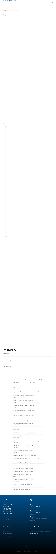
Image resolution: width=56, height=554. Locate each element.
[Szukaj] (48, 2)
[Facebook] (26, 546)
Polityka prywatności (7, 533)
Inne (10, 366)
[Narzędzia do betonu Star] (32, 513)
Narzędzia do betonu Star (42, 511)
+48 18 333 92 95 (7, 519)
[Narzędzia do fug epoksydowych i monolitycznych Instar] (32, 519)
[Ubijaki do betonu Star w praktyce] (32, 507)
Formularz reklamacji (8, 536)
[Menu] (52, 2)
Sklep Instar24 (6, 531)
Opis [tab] (28, 373)
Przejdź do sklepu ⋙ (8, 360)
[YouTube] (29, 546)
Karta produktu (6, 535)
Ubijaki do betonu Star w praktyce (44, 504)
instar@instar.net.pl (7, 518)
